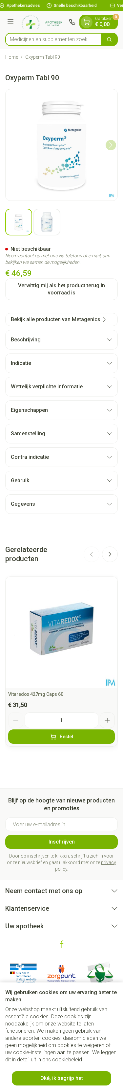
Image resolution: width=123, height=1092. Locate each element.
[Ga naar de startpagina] (42, 22)
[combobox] (53, 39)
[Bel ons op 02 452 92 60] (72, 22)
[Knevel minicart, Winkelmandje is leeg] (86, 22)
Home (11, 57)
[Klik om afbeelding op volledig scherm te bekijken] (61, 145)
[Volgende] (111, 145)
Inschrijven (62, 842)
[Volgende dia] (110, 554)
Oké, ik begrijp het (61, 1078)
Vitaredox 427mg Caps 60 (35, 694)
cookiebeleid (67, 1059)
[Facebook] (62, 944)
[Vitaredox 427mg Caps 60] (61, 632)
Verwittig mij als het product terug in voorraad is (61, 289)
